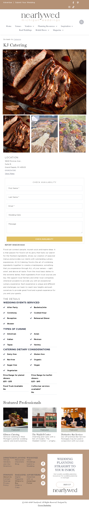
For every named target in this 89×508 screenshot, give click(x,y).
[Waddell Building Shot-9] (44, 408)
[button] (5, 134)
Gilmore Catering (11, 434)
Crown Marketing (44, 505)
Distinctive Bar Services (72, 434)
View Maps (9, 173)
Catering (17, 39)
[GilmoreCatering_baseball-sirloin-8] (15, 408)
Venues (6, 460)
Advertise (7, 2)
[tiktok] (73, 7)
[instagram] (43, 470)
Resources (19, 460)
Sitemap (6, 481)
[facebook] (73, 3)
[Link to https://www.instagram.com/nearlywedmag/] (69, 7)
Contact (6, 479)
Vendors (7, 462)
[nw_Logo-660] (40, 13)
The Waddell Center (41, 434)
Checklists (19, 462)
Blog (17, 464)
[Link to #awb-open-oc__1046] (81, 22)
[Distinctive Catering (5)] (73, 408)
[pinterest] (78, 3)
